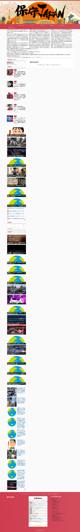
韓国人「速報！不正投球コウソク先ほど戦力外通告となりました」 (40, 38)
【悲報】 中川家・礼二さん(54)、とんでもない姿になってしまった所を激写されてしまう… (18, 29)
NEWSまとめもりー (56, 501)
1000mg (51, 25)
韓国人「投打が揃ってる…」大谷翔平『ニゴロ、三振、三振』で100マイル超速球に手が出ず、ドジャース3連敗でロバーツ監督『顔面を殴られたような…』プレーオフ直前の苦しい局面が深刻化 (62, 44)
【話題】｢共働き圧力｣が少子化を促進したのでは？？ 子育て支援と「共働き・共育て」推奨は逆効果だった (40, 29)
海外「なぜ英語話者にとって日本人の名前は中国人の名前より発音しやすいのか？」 (40, 42)
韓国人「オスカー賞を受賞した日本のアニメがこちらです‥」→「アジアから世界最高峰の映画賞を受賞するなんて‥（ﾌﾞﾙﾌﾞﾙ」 (62, 45)
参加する (46, 523)
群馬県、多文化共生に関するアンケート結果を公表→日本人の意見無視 (18, 44)
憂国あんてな (55, 515)
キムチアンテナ (22, 25)
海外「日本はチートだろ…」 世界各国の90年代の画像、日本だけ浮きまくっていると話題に (62, 32)
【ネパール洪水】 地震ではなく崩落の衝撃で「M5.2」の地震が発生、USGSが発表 (18, 31)
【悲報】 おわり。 (10, 32)
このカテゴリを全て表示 (38, 522)
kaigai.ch (54, 507)
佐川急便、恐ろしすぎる (11, 41)
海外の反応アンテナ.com (58, 520)
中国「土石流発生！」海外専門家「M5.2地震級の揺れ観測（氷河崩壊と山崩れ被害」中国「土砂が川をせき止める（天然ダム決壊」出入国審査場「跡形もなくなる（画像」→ (40, 35)
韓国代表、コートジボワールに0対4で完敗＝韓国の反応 (61, 29)
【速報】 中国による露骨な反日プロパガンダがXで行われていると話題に (40, 34)
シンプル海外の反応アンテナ (58, 513)
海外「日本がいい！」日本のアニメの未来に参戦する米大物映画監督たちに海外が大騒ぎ (40, 44)
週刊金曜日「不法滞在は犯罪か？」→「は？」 (15, 46)
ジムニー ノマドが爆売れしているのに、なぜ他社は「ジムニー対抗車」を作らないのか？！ (40, 32)
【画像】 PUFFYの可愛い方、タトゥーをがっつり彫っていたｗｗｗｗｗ (18, 42)
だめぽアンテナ (55, 508)
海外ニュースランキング (11, 64)
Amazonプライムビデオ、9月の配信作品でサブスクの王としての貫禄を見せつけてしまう (18, 35)
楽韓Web (54, 504)
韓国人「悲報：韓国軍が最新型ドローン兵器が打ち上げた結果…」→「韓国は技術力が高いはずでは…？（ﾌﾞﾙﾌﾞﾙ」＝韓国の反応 (62, 46)
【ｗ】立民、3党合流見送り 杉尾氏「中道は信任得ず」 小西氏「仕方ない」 (40, 46)
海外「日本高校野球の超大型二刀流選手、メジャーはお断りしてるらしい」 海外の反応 (40, 41)
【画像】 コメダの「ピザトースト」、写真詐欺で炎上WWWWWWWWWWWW (18, 39)
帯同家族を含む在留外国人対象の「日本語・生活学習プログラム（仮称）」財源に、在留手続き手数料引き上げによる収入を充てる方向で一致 (40, 45)
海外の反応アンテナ (12, 27)
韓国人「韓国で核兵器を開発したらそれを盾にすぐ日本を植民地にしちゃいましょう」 (23, 48)
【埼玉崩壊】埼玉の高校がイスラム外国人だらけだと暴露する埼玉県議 (18, 38)
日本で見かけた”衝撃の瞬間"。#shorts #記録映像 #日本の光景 (18, 45)
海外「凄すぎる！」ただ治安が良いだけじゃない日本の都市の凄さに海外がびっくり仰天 (62, 31)
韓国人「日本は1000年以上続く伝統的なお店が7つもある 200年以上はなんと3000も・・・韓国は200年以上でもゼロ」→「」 (62, 35)
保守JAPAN (10, 497)
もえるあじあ (61, 25)
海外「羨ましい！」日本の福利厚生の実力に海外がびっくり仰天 (40, 39)
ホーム (12, 25)
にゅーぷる (32, 25)
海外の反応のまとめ (56, 518)
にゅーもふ (42, 25)
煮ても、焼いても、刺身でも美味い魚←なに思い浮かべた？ (18, 34)
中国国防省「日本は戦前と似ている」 (58, 42)
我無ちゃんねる (55, 516)
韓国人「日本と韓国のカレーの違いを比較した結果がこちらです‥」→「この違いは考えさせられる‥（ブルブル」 (62, 34)
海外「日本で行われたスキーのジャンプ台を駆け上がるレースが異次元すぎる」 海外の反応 (40, 36)
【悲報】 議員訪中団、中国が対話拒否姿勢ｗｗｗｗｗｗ (39, 31)
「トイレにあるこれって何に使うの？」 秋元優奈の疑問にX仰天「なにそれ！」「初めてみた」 (18, 36)
